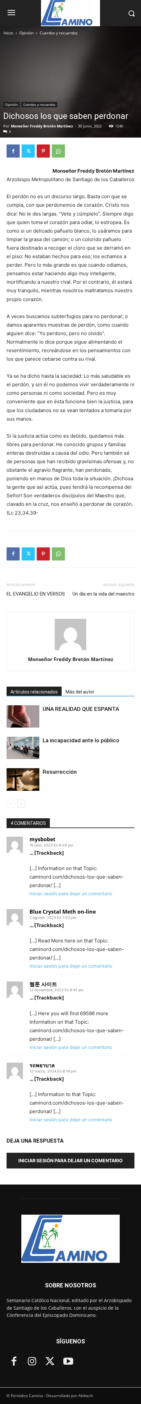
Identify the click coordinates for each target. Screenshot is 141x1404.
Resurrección (60, 771)
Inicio (8, 33)
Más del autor (80, 691)
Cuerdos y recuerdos (59, 33)
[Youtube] (68, 1362)
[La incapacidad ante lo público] (23, 748)
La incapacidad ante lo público (82, 740)
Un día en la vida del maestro (103, 594)
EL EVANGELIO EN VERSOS (36, 594)
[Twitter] (28, 151)
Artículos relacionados (34, 691)
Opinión (26, 33)
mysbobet (42, 839)
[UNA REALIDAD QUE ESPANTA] (23, 716)
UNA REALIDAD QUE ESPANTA (81, 709)
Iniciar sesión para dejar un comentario (71, 893)
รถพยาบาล (42, 1065)
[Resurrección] (23, 779)
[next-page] (21, 804)
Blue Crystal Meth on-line (63, 911)
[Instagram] (32, 1362)
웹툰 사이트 (43, 984)
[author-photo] (70, 650)
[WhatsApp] (58, 151)
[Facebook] (13, 151)
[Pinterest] (43, 151)
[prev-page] (11, 804)
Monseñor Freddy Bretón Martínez (42, 125)
